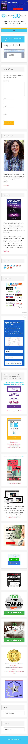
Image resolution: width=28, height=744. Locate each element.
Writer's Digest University (10, 671)
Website (5, 114)
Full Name (7, 349)
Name (5, 98)
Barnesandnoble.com (14, 444)
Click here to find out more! (14, 517)
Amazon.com (14, 442)
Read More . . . (7, 185)
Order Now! (6, 251)
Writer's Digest (15, 667)
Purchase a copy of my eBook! (14, 410)
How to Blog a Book (14, 16)
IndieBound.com (14, 446)
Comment (6, 81)
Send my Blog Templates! (13, 363)
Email (5, 106)
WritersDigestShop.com (14, 447)
